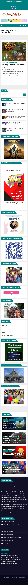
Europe (4, 332)
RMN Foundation (5, 543)
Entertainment (5, 62)
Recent (15, 62)
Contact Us (23, 4)
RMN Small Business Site (7, 534)
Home (3, 4)
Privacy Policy (13, 6)
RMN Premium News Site (7, 531)
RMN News (15, 69)
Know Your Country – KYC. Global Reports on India (13, 439)
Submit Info (12, 4)
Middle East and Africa (7, 335)
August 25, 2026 (8, 471)
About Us (7, 4)
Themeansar (14, 578)
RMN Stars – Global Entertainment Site (10, 524)
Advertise (17, 4)
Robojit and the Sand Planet (7, 540)
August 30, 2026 (8, 427)
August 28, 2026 (8, 442)
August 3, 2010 (7, 69)
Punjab (5, 465)
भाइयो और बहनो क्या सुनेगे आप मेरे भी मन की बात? (13, 424)
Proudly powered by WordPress (9, 577)
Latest (10, 436)
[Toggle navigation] (26, 26)
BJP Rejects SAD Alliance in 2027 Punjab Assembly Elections (13, 469)
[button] (20, 25)
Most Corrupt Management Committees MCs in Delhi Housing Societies (13, 454)
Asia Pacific (5, 328)
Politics (5, 421)
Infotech (10, 62)
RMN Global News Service (7, 521)
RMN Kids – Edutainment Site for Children (11, 537)
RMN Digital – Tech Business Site (9, 528)
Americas (4, 325)
